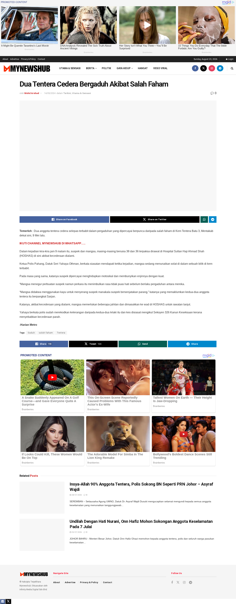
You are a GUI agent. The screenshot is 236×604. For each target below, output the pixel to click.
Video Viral (160, 68)
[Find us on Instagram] (212, 68)
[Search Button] (232, 68)
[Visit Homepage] (26, 68)
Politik (106, 68)
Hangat (143, 68)
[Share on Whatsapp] (204, 219)
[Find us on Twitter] (203, 68)
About (5, 59)
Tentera (61, 333)
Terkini (67, 93)
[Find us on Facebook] (195, 68)
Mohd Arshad (31, 93)
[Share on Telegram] (212, 219)
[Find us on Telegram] (220, 68)
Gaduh (31, 333)
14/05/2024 (49, 93)
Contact (41, 59)
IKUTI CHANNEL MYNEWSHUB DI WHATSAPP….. (52, 243)
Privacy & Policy (28, 59)
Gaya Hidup (123, 68)
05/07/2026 (76, 532)
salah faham (46, 333)
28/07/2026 (76, 495)
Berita (90, 68)
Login (230, 59)
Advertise (14, 59)
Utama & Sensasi (70, 68)
